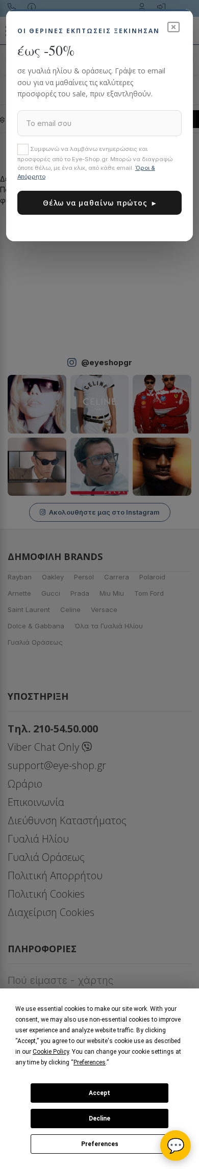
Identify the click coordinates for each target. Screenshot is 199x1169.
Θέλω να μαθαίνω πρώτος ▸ (99, 203)
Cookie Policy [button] (51, 1051)
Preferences (99, 1144)
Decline (99, 1118)
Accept (99, 1093)
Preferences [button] (89, 1062)
